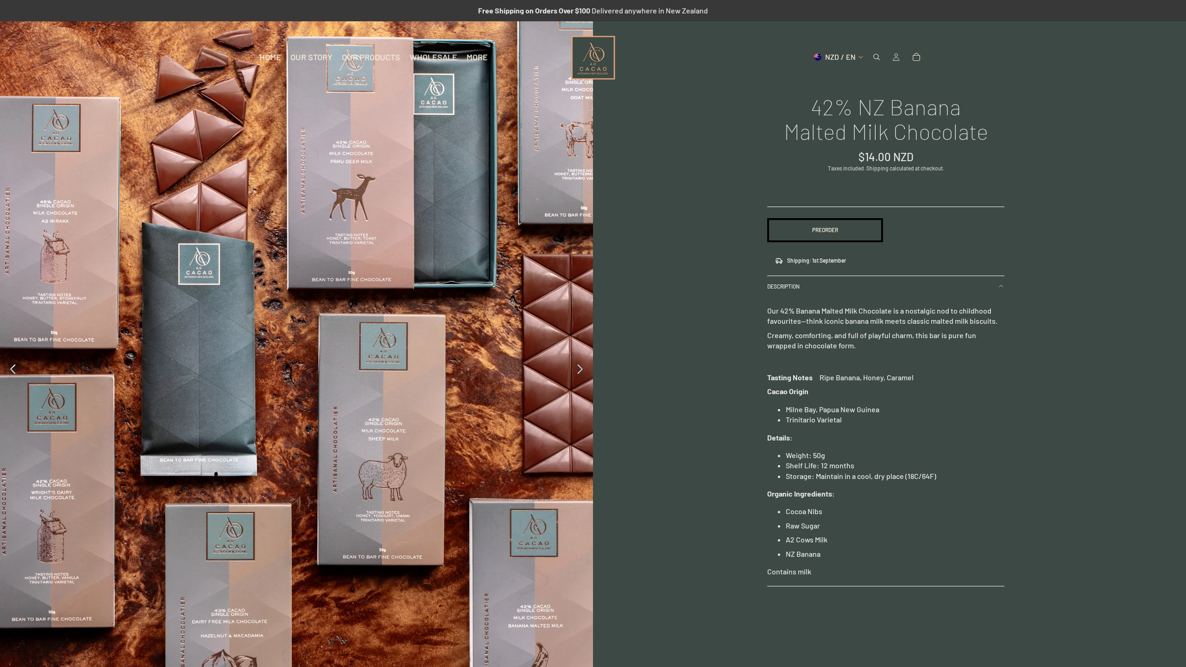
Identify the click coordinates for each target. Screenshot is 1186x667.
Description (783, 286)
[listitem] (477, 57)
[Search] (876, 57)
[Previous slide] (10, 370)
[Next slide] (582, 370)
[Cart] (916, 57)
